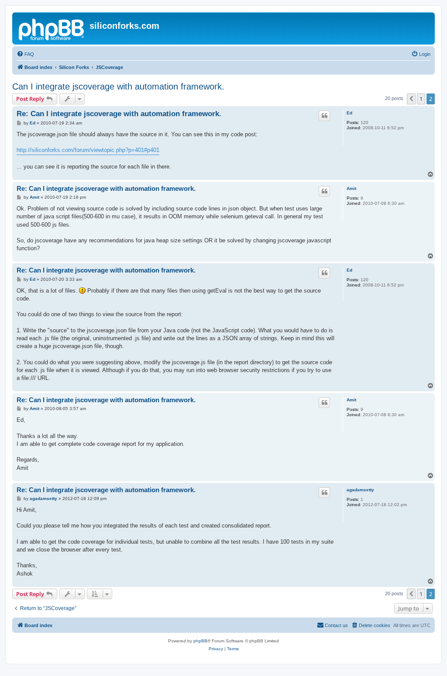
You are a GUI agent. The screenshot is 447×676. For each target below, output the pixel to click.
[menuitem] (25, 54)
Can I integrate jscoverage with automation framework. (118, 86)
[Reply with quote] (324, 115)
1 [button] (421, 99)
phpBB (200, 640)
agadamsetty (360, 489)
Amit (351, 188)
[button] (411, 98)
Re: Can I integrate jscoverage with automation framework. (119, 114)
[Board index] (51, 28)
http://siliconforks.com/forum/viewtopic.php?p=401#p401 (88, 150)
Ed (349, 112)
